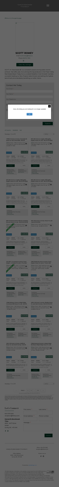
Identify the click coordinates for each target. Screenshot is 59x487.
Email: (18, 55)
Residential (15, 130)
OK (29, 114)
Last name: (42, 409)
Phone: (20, 58)
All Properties (8, 130)
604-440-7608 (34, 335)
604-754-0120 (21, 172)
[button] (5, 431)
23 (38, 390)
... (34, 390)
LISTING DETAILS (10, 165)
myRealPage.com (32, 465)
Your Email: (9, 88)
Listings (28, 65)
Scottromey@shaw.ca (26, 55)
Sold (21, 130)
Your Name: (9, 94)
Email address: (28, 416)
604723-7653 (26, 58)
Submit (47, 123)
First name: (27, 409)
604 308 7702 (9, 172)
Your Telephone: (11, 99)
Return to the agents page (13, 18)
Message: (27, 422)
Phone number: (44, 416)
